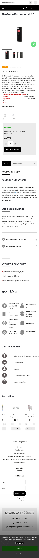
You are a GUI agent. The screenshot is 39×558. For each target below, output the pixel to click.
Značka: (15, 67)
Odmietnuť (19, 554)
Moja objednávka (19, 463)
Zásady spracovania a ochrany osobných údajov (19, 459)
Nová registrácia (19, 498)
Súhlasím (19, 548)
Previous (3, 400)
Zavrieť (31, 123)
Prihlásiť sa (19, 493)
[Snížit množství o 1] (12, 424)
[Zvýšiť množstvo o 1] (15, 144)
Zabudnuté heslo (19, 501)
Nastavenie (19, 543)
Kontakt (19, 447)
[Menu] (2, 7)
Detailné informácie (8, 106)
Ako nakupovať (19, 453)
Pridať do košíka (12, 150)
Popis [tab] (6, 163)
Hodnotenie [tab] (17, 163)
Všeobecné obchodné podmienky (19, 456)
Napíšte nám (19, 450)
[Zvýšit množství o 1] (5, 424)
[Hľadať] (35, 3)
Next (36, 400)
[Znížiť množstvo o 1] (6, 144)
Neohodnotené (13, 71)
